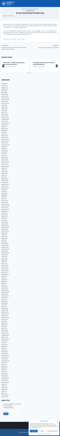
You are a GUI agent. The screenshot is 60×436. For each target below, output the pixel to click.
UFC (23, 39)
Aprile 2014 (4, 348)
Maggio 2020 (4, 216)
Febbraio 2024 (4, 135)
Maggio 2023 (4, 152)
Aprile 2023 (4, 153)
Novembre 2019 (5, 227)
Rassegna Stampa (7, 405)
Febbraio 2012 (4, 395)
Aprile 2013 (4, 369)
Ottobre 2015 (4, 315)
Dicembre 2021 (4, 182)
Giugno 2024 (4, 128)
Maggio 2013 (4, 368)
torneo (18, 39)
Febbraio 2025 (4, 114)
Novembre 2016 (5, 292)
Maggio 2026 (4, 88)
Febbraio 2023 (4, 157)
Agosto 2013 (4, 362)
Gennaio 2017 (4, 288)
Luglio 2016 (4, 299)
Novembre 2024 (5, 119)
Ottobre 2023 (4, 143)
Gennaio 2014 (4, 353)
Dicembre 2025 (5, 97)
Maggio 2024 (4, 130)
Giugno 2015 (4, 322)
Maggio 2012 (4, 389)
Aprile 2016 (4, 304)
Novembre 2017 (5, 270)
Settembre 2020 (5, 209)
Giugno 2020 (4, 215)
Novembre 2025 (5, 99)
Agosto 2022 (4, 168)
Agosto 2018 (4, 254)
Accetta (33, 431)
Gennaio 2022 (4, 180)
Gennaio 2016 (4, 310)
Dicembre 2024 (5, 117)
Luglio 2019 (4, 234)
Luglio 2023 (4, 148)
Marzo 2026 (4, 92)
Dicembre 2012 (4, 377)
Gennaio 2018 (4, 267)
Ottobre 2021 (4, 186)
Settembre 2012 (5, 382)
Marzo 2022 (4, 177)
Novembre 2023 (5, 141)
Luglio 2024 (4, 126)
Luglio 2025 (4, 105)
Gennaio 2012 (4, 396)
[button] (57, 421)
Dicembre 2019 (5, 225)
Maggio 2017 (4, 281)
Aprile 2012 (4, 391)
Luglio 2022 (4, 170)
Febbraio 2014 (4, 351)
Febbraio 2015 (4, 330)
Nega (42, 431)
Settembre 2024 (5, 123)
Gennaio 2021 (4, 202)
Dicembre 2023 (5, 139)
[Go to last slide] (3, 65)
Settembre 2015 (5, 317)
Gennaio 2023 (4, 159)
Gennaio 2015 (4, 332)
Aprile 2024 (4, 132)
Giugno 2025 (4, 106)
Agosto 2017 (4, 276)
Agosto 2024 (4, 125)
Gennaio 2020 (4, 224)
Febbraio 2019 (4, 243)
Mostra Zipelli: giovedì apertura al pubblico (48, 46)
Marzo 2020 (4, 220)
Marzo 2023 (4, 155)
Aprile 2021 (4, 197)
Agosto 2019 (4, 233)
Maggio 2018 (4, 260)
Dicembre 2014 (5, 333)
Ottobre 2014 (4, 337)
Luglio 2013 (4, 364)
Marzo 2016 (4, 306)
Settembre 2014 (5, 339)
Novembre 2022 (5, 162)
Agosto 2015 (4, 319)
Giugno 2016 (4, 301)
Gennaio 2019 (4, 245)
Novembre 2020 (5, 206)
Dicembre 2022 (5, 161)
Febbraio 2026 (4, 94)
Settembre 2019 (5, 231)
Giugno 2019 (4, 236)
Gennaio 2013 (4, 375)
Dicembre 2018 (4, 247)
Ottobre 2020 (4, 207)
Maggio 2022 (4, 173)
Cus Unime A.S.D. (7, 39)
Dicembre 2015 (4, 312)
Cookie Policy (39, 433)
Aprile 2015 (4, 326)
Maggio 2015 (4, 324)
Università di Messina (8, 407)
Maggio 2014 (4, 346)
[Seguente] (57, 65)
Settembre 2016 (5, 296)
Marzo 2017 (4, 285)
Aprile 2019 (4, 240)
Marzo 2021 (4, 198)
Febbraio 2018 (4, 265)
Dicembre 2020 (5, 204)
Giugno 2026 (4, 87)
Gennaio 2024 (4, 137)
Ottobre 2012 (4, 380)
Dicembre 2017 (4, 269)
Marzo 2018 (4, 263)
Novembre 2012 (5, 378)
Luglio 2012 (4, 386)
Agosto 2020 (4, 211)
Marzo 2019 (4, 242)
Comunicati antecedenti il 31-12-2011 (12, 404)
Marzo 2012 (4, 393)
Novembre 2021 (5, 184)
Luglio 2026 (4, 85)
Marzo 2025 (4, 112)
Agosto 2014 (4, 341)
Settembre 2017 (5, 274)
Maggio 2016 (4, 303)
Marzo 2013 (4, 371)
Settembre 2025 (5, 103)
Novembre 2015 (5, 313)
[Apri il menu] (57, 3)
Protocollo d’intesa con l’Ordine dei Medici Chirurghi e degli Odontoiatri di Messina (13, 47)
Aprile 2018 (4, 261)
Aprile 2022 (4, 175)
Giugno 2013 (4, 366)
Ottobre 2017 (4, 272)
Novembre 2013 (5, 357)
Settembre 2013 (5, 360)
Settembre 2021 (5, 188)
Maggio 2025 (4, 108)
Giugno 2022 (4, 171)
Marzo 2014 (4, 350)
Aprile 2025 (4, 110)
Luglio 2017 (4, 278)
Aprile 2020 (4, 218)
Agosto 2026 (4, 83)
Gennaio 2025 (4, 116)
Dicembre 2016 (5, 290)
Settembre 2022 (5, 166)
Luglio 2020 (4, 213)
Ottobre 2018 (4, 251)
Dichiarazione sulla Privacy (46, 433)
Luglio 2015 (4, 321)
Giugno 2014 (4, 344)
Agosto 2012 (4, 384)
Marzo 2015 (4, 328)
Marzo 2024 (4, 134)
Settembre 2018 (5, 252)
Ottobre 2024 (4, 121)
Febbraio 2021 (4, 200)
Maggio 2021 (4, 195)
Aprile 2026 (4, 90)
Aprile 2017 (4, 283)
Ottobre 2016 (4, 294)
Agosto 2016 (4, 297)
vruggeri (5, 15)
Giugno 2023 (4, 150)
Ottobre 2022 (4, 164)
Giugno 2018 (4, 258)
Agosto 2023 (4, 146)
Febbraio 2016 (4, 308)
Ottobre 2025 (4, 101)
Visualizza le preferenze (52, 431)
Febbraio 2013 (4, 373)
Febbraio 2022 (4, 179)
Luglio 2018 (4, 256)
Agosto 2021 (4, 189)
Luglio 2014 (4, 342)
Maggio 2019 (4, 238)
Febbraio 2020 (4, 222)
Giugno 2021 (4, 193)
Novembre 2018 (5, 249)
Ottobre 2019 (4, 229)
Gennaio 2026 (4, 96)
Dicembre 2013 (5, 355)
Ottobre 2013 (4, 359)
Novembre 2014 (5, 335)
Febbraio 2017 (4, 287)
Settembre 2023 (5, 144)
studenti (14, 39)
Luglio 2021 (4, 191)
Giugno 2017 (4, 279)
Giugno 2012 (4, 387)
